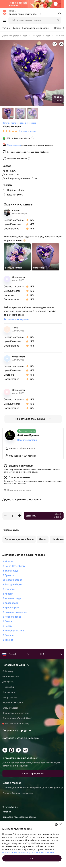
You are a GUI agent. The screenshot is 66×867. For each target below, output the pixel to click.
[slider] (10, 131)
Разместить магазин (12, 702)
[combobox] (56, 824)
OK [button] (32, 858)
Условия (6, 811)
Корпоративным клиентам (15, 713)
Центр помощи (9, 697)
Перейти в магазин (27, 440)
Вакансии (9, 687)
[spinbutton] (12, 516)
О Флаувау (7, 671)
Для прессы (8, 681)
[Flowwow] (4, 12)
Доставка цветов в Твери (19, 539)
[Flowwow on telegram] (18, 750)
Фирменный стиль (11, 676)
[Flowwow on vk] (25, 750)
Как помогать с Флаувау (16, 723)
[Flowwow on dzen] (4, 750)
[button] (5, 516)
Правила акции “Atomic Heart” (17, 718)
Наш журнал (8, 692)
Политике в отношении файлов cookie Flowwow (28, 852)
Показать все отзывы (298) (30, 418)
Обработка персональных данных (19, 817)
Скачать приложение (33, 773)
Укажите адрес (14, 145)
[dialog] (32, 844)
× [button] (60, 824)
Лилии (42, 539)
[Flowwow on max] (11, 750)
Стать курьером (10, 708)
